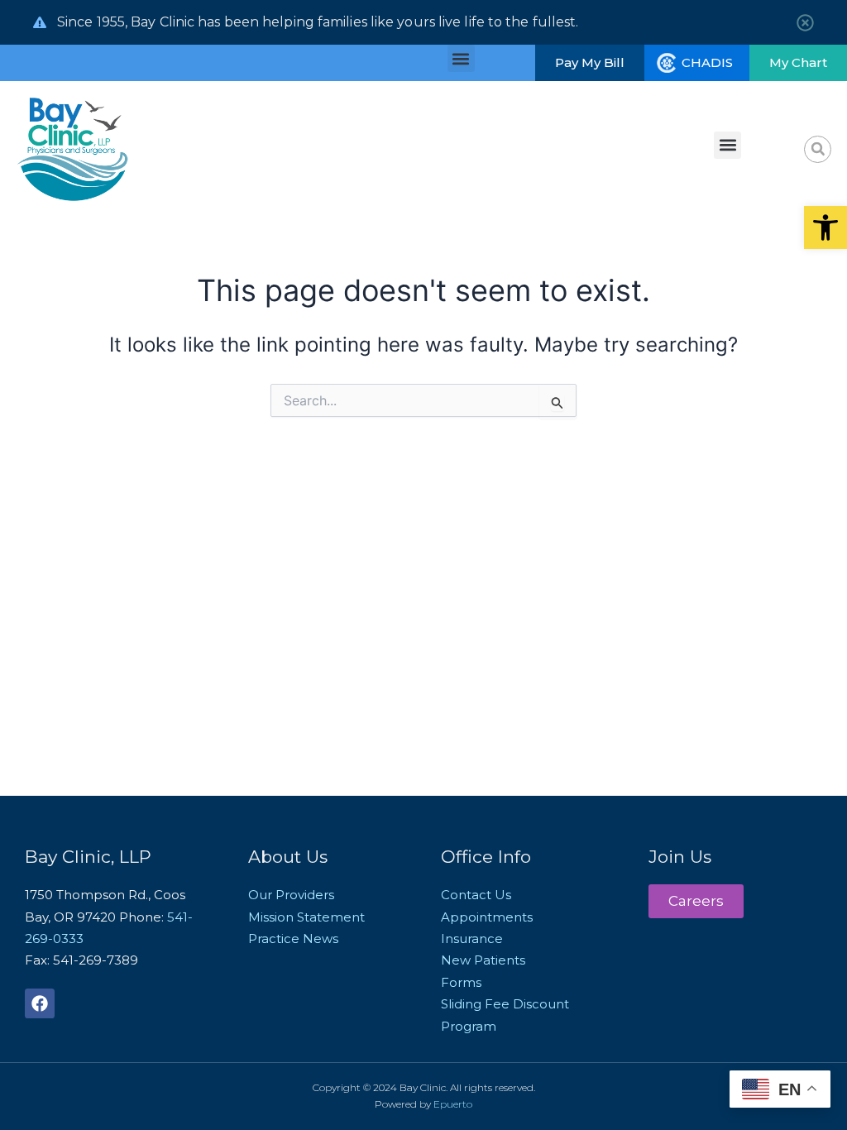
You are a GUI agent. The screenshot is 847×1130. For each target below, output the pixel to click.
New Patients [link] (483, 960)
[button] (461, 58)
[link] (825, 227)
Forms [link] (461, 982)
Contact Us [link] (476, 895)
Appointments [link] (487, 917)
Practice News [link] (293, 938)
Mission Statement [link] (306, 917)
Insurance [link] (472, 938)
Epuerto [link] (452, 1104)
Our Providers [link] (291, 895)
